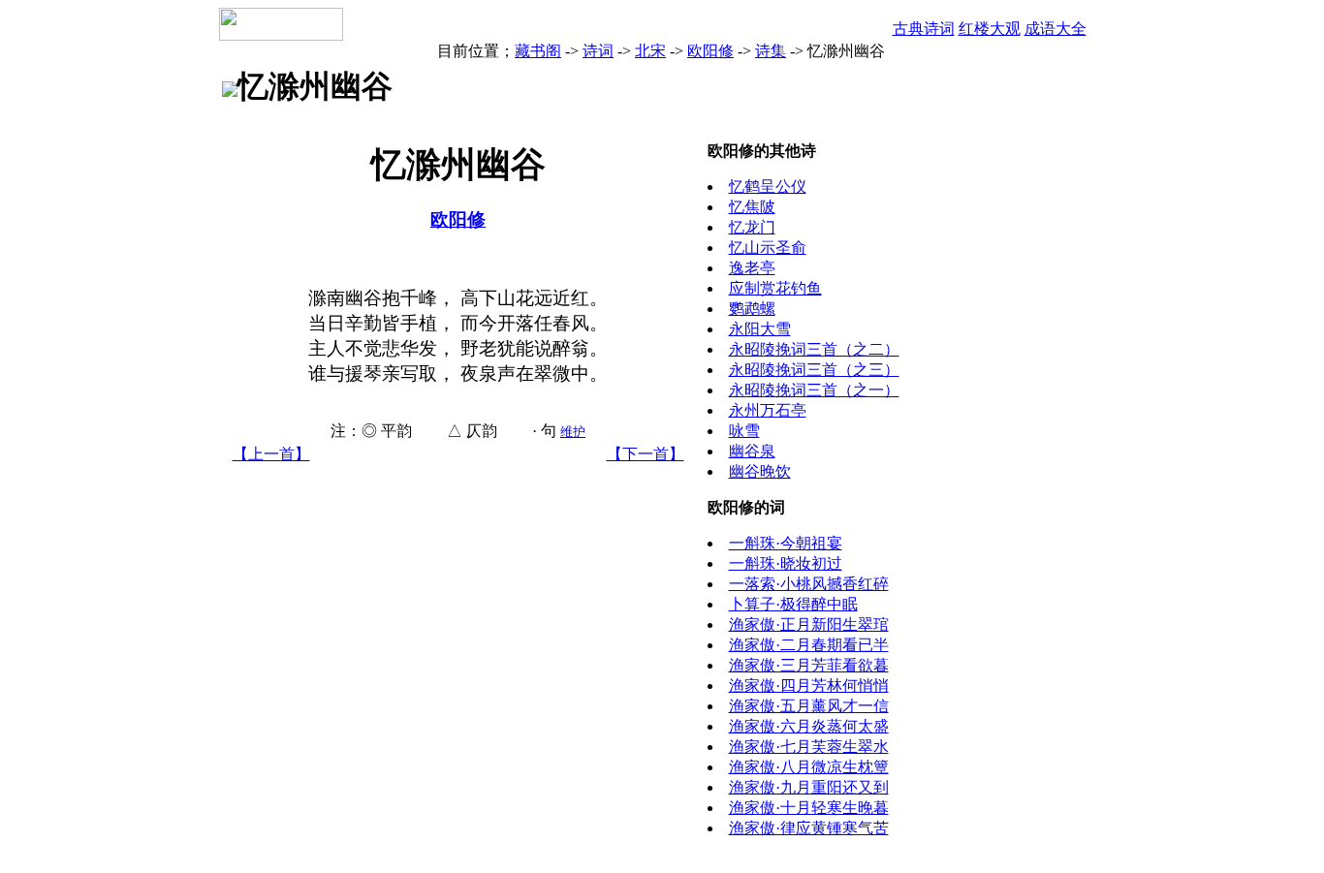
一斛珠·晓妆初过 (785, 563)
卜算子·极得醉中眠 (793, 604)
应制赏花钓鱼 (775, 288)
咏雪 (744, 430)
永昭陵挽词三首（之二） (814, 349)
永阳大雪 (760, 329)
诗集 (770, 51)
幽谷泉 (752, 451)
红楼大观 (990, 28)
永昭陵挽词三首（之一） (814, 390)
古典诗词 (924, 28)
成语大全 (1056, 28)
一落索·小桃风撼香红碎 (809, 584)
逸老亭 (752, 268)
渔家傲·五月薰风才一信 (809, 706)
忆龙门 (752, 227)
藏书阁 (538, 51)
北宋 (650, 51)
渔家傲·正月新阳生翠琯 (809, 624)
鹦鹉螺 (752, 308)
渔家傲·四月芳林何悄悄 (809, 685)
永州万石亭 (767, 410)
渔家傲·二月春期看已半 (809, 645)
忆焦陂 (752, 207)
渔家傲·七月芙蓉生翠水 (809, 746)
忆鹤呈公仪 (767, 186)
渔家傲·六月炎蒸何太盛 (809, 726)
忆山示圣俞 (767, 247)
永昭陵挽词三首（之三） (814, 369)
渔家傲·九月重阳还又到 (809, 787)
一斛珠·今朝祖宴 (785, 543)
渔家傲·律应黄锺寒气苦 (809, 828)
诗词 (598, 51)
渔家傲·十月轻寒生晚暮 (809, 807)
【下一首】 (645, 454)
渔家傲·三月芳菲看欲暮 (809, 665)
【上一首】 (271, 454)
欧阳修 (710, 51)
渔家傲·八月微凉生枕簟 (809, 767)
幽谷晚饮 (760, 471)
